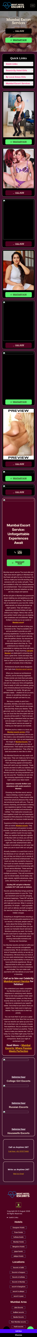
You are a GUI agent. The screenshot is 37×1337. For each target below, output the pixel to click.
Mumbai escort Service (16, 981)
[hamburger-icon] (32, 5)
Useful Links (13, 1217)
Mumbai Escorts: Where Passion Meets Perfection (18, 1048)
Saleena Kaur (18, 1077)
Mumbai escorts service (16, 732)
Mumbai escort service (23, 669)
